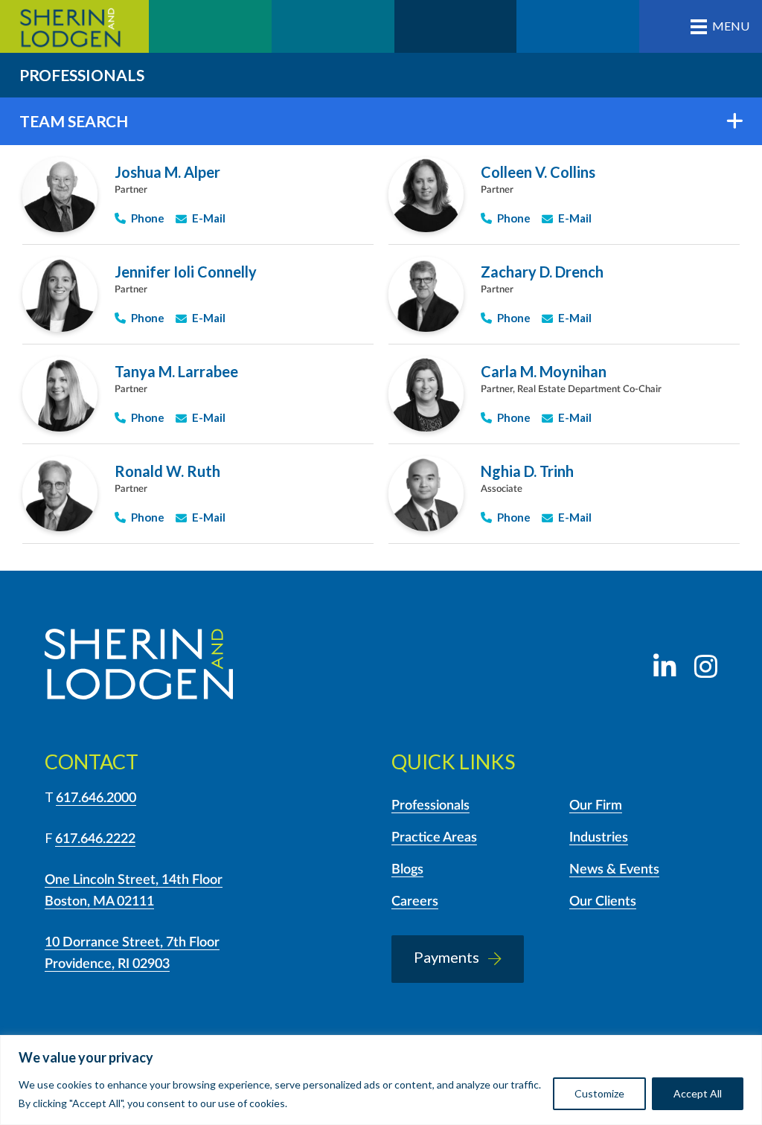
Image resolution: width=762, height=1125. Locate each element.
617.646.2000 (96, 798)
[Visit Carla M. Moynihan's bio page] (426, 394)
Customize (599, 1093)
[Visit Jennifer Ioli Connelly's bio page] (59, 294)
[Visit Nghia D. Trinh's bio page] (426, 493)
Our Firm (595, 805)
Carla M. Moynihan (543, 371)
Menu (730, 26)
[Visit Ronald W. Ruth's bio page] (59, 493)
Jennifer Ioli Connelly (186, 272)
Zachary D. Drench (542, 272)
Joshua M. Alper (167, 172)
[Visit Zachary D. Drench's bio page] (426, 294)
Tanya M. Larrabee (176, 371)
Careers (414, 901)
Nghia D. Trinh (527, 471)
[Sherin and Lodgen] (139, 667)
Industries (598, 837)
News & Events (614, 869)
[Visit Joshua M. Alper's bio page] (59, 194)
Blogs (407, 869)
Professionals (430, 805)
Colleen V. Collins (538, 172)
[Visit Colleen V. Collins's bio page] (426, 194)
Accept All (697, 1093)
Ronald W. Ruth (167, 471)
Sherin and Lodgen (74, 26)
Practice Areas (434, 837)
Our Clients (602, 901)
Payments (446, 957)
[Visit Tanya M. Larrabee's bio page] (59, 394)
